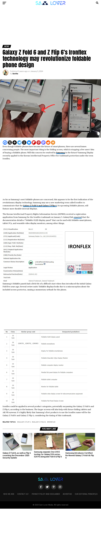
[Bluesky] (29, 142)
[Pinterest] (38, 142)
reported (78, 217)
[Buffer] (14, 142)
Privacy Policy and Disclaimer (46, 494)
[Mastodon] (43, 142)
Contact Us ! (23, 494)
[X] (10, 142)
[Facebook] (5, 142)
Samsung (60, 152)
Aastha (15, 74)
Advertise (67, 494)
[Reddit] (48, 142)
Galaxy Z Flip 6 (24, 422)
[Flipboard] (34, 142)
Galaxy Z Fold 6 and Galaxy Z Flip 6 (40, 205)
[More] (53, 142)
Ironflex (51, 422)
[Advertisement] (50, 27)
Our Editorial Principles (86, 494)
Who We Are (8, 494)
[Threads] (24, 142)
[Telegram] (19, 142)
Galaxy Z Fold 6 (39, 422)
